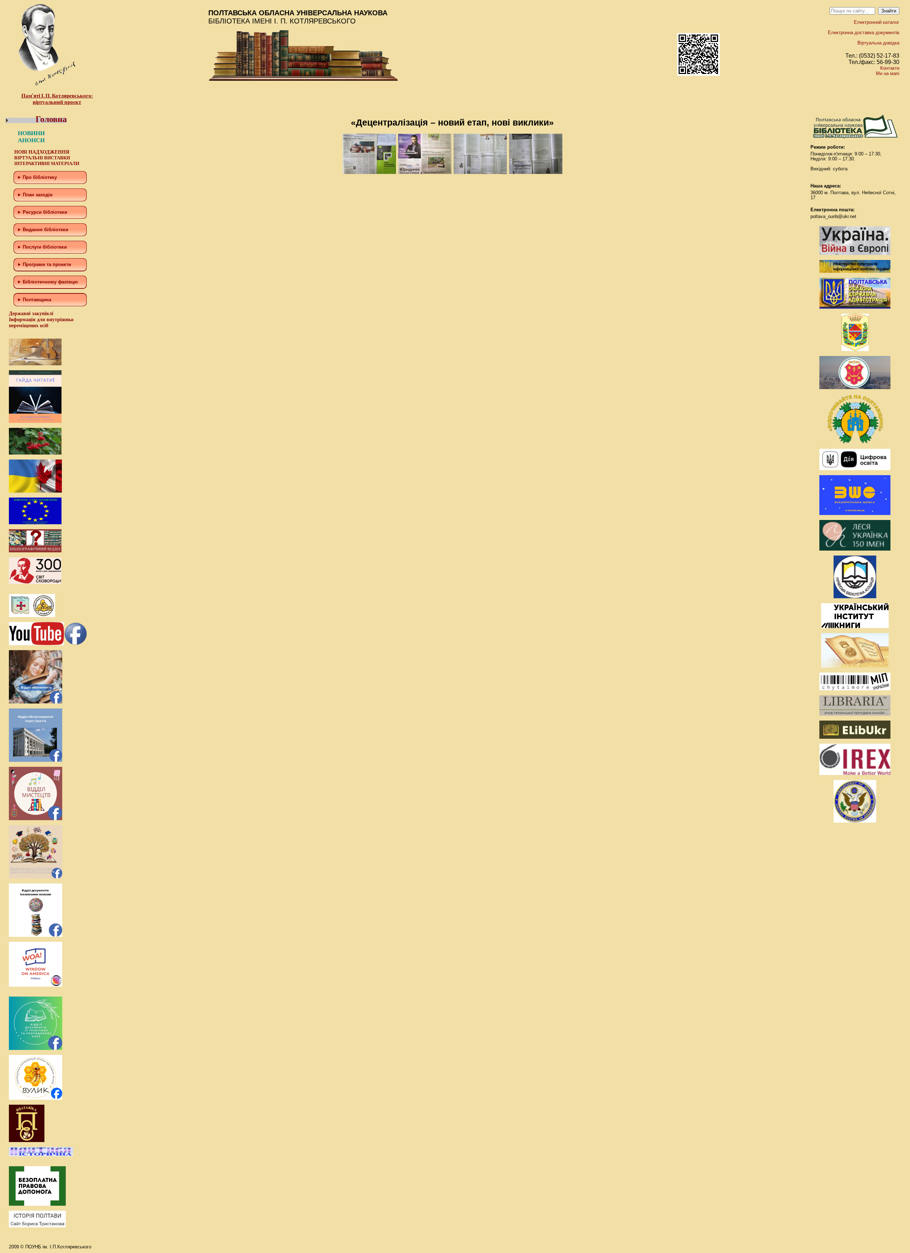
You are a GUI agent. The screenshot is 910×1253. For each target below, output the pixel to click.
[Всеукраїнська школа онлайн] (854, 513)
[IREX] (854, 773)
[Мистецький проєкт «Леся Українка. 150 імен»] (854, 549)
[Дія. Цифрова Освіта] (854, 468)
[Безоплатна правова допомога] (37, 1204)
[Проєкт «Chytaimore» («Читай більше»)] (854, 688)
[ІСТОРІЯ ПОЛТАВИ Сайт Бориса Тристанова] (37, 1225)
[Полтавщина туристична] (854, 442)
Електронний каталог (876, 22)
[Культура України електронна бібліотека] (855, 666)
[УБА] (855, 596)
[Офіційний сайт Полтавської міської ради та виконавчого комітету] (854, 387)
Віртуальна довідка (878, 43)
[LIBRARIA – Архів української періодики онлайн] (854, 714)
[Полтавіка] (26, 1140)
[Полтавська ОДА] (854, 307)
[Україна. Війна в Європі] (854, 253)
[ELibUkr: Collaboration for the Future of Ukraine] (854, 737)
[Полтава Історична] (41, 1154)
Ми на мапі (887, 73)
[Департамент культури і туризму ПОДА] (855, 349)
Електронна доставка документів (863, 32)
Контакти (889, 68)
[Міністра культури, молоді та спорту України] (854, 271)
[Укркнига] (855, 626)
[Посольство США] (855, 821)
